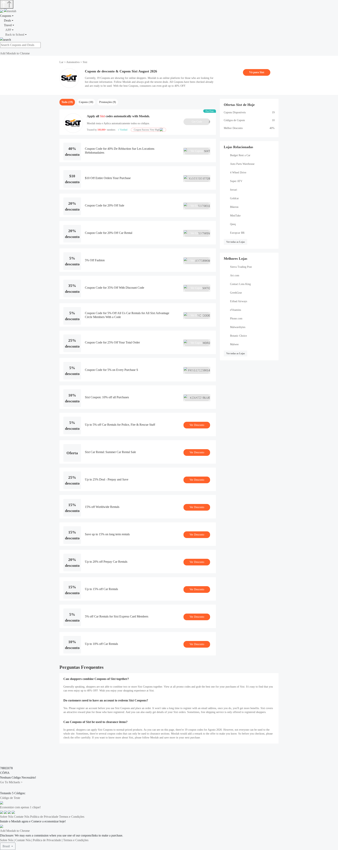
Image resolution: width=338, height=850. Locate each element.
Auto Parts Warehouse (242, 163)
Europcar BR (237, 232)
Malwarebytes (237, 327)
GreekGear (236, 292)
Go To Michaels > (11, 782)
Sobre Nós (6, 816)
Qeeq (233, 224)
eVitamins (235, 309)
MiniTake (235, 215)
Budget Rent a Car (240, 155)
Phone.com (236, 318)
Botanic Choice (238, 335)
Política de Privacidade (44, 816)
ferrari (233, 189)
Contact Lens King (240, 284)
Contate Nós (21, 816)
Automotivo (73, 62)
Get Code (201, 121)
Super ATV (236, 181)
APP (8, 30)
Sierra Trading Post (241, 266)
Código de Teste (10, 798)
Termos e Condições (71, 816)
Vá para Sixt (256, 72)
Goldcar (234, 198)
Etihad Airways (238, 301)
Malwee (234, 344)
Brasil (7, 846)
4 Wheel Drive (238, 172)
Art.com (234, 275)
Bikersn (234, 207)
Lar (61, 62)
